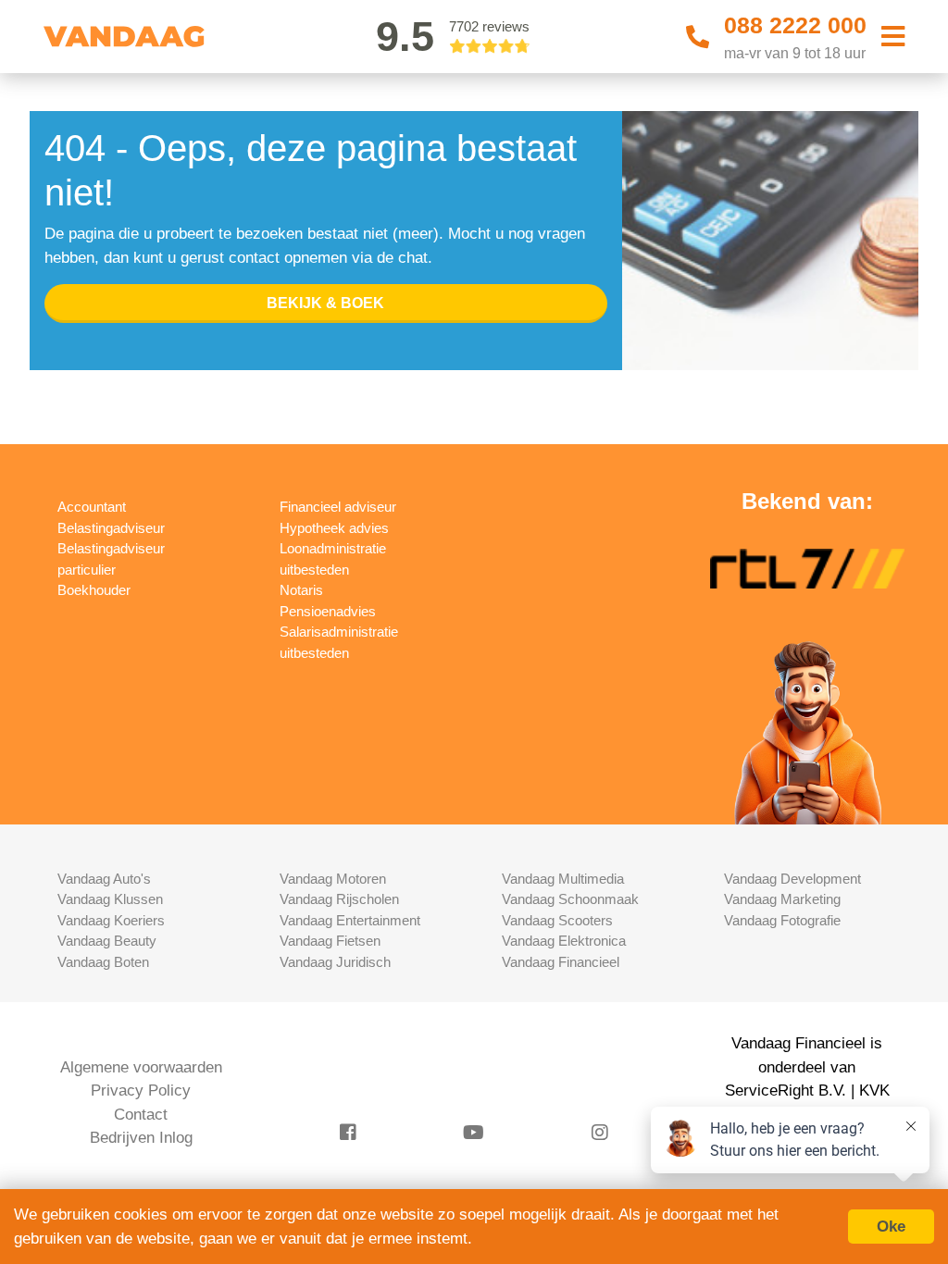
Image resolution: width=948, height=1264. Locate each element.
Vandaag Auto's (104, 878)
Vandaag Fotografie (782, 920)
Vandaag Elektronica (564, 940)
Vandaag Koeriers (111, 920)
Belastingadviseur (111, 528)
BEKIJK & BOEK (325, 303)
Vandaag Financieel (560, 962)
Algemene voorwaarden (141, 1067)
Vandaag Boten (103, 962)
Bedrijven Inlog (141, 1137)
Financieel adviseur (338, 506)
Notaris (301, 590)
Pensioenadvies (328, 611)
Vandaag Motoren (333, 878)
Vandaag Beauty (106, 940)
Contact (141, 1114)
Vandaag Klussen (110, 899)
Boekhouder (94, 590)
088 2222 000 (795, 25)
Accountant (91, 506)
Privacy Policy (141, 1090)
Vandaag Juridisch (335, 962)
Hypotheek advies (334, 528)
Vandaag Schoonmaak (570, 899)
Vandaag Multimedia (563, 878)
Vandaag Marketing (782, 899)
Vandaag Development (792, 878)
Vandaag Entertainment (350, 920)
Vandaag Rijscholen (339, 899)
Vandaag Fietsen (330, 940)
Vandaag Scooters (557, 920)
